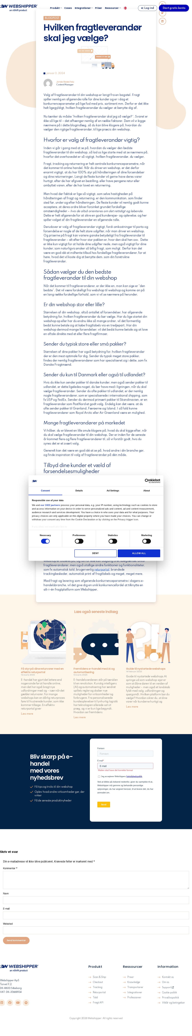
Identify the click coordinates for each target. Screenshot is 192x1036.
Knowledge (133, 982)
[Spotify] (26, 1002)
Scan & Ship (99, 977)
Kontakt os (168, 977)
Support (167, 987)
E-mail (6, 908)
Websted (8, 923)
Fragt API (98, 1003)
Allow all (139, 553)
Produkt (55, 8)
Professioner (134, 997)
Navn (6, 893)
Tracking (97, 987)
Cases (68, 8)
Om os (165, 982)
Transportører (135, 987)
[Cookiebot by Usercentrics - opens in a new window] (147, 481)
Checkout (98, 982)
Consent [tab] (45, 490)
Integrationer (83, 8)
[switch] (79, 541)
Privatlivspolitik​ (170, 998)
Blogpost (52, 18)
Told (95, 997)
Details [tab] (79, 490)
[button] (162, 21)
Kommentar (10, 868)
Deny (95, 553)
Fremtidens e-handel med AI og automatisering (94, 670)
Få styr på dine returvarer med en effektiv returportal (42, 670)
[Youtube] (18, 1002)
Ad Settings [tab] (113, 490)
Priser (98, 8)
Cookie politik (169, 992)
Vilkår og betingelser (173, 1003)
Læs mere (27, 714)
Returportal (99, 992)
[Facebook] (10, 1002)
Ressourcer (112, 8)
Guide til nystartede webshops (145, 669)
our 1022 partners (50, 505)
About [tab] (146, 490)
